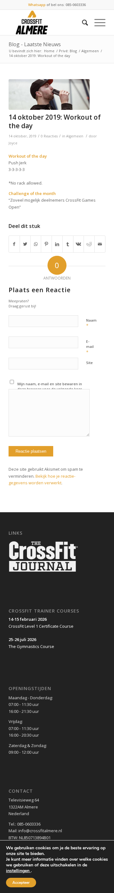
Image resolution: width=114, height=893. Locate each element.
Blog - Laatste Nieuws (35, 44)
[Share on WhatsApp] (36, 244)
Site (89, 362)
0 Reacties (49, 136)
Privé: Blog (68, 50)
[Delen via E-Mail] (100, 244)
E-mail (90, 347)
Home (49, 50)
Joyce (13, 143)
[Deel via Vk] (78, 244)
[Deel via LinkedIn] (57, 244)
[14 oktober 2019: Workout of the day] (49, 94)
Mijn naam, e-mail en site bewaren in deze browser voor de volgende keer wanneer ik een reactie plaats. (49, 389)
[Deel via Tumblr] (68, 244)
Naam (91, 323)
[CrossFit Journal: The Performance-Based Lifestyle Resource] (43, 572)
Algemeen (90, 50)
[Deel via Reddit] (89, 244)
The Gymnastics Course (31, 646)
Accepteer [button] (21, 882)
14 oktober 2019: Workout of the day (55, 121)
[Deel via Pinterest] (46, 244)
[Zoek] (82, 22)
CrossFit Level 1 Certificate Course (41, 626)
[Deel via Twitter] (25, 244)
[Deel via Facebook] (14, 244)
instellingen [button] (18, 871)
